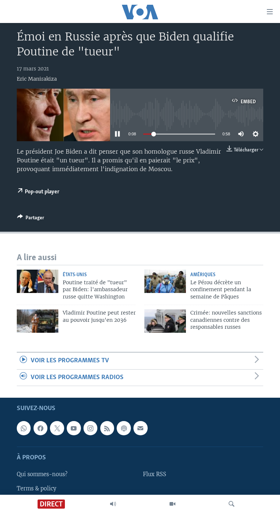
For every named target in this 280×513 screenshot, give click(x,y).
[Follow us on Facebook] (40, 428)
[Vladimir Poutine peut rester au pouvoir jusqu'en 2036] (37, 321)
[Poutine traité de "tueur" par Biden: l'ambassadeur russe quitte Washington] (37, 281)
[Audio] (113, 504)
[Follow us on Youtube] (74, 428)
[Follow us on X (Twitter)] (57, 428)
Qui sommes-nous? (42, 474)
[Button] (30, 219)
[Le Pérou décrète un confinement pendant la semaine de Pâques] (165, 281)
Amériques (202, 275)
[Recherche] (231, 504)
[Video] (172, 504)
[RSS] (107, 428)
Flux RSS (154, 474)
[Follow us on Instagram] (90, 428)
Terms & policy (36, 488)
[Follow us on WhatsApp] (24, 428)
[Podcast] (124, 428)
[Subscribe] (140, 428)
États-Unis (75, 275)
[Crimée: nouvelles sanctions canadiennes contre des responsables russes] (165, 321)
